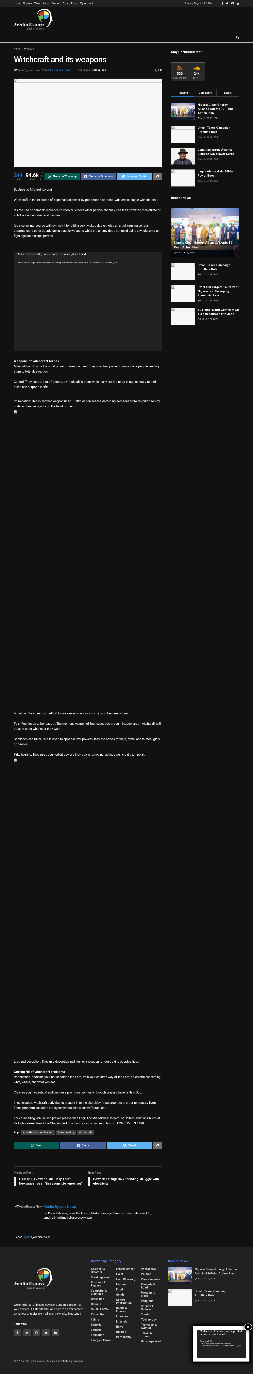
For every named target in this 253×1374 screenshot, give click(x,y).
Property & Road (148, 1286)
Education (97, 1335)
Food (119, 1289)
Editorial (96, 1324)
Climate (96, 1304)
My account (86, 3)
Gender (121, 1294)
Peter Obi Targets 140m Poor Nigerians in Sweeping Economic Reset (218, 291)
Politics (146, 1274)
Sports (145, 1314)
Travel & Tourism (146, 1334)
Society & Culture (147, 1308)
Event (119, 1274)
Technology (149, 1319)
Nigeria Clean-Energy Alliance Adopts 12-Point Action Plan (215, 109)
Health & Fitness (121, 1309)
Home (17, 3)
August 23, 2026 (185, 252)
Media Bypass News (57, 69)
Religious (29, 48)
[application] (88, 301)
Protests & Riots (148, 1294)
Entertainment (125, 1268)
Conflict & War (100, 1309)
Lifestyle (121, 1321)
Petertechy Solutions (71, 1361)
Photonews (148, 1268)
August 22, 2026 (208, 274)
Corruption (98, 1314)
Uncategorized (151, 1341)
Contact (56, 3)
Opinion (121, 1331)
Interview (122, 1316)
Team (37, 3)
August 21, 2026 (208, 319)
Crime (95, 1319)
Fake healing (66, 1132)
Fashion (121, 1284)
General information (124, 1301)
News (119, 1326)
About (46, 3)
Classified (97, 1299)
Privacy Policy (70, 3)
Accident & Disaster (98, 1270)
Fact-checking (125, 1279)
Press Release (150, 1279)
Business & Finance (98, 1284)
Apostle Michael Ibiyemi (38, 1132)
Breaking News (100, 1277)
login (26, 1237)
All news (27, 3)
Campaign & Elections (99, 1292)
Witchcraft (85, 1132)
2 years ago (83, 69)
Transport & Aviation (149, 1326)
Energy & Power (101, 1340)
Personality (123, 1337)
